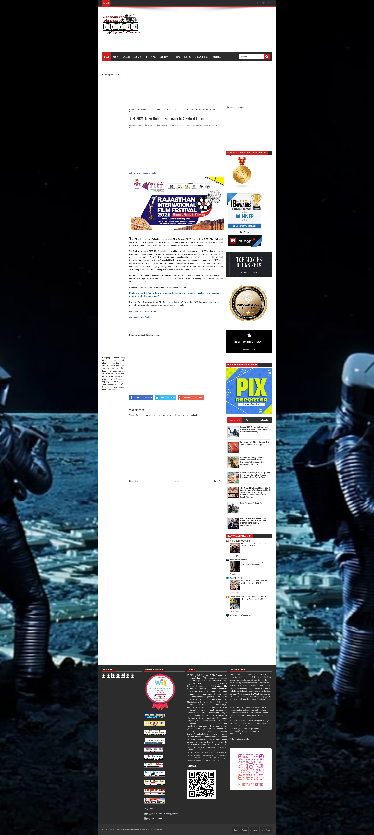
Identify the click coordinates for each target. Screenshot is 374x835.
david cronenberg (204, 750)
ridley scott (222, 694)
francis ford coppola (215, 729)
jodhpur (187, 125)
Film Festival (173, 125)
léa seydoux (211, 736)
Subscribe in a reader (235, 107)
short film (217, 681)
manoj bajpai (207, 694)
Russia (213, 707)
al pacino (223, 707)
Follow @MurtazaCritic (111, 75)
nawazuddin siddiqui (218, 678)
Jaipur (181, 125)
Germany (203, 689)
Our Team (164, 56)
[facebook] (257, 3)
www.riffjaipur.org (138, 281)
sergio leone (192, 707)
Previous (133, 302)
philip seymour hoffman (206, 758)
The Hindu (263, 685)
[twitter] (263, 3)
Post (140, 302)
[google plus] (269, 3)
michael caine (193, 713)
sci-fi (214, 691)
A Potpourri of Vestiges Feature (143, 173)
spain (210, 697)
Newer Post (134, 481)
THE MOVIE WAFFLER (240, 541)
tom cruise (217, 699)
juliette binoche (221, 742)
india (191, 675)
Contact (138, 56)
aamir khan (205, 686)
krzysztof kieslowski (199, 744)
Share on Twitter (168, 398)
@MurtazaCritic (236, 733)
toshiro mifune (201, 715)
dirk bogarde (196, 736)
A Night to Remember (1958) (252, 599)
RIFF (131, 127)
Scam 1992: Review (147, 311)
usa (207, 675)
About (116, 56)
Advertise (254, 830)
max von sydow (217, 744)
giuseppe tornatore (220, 750)
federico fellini (197, 729)
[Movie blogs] (242, 187)
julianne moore (196, 752)
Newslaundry (245, 693)
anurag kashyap (200, 681)
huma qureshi (198, 697)
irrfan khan (199, 691)
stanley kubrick (209, 721)
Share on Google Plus (193, 398)
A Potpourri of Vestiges (240, 615)
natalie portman (209, 755)
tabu (204, 707)
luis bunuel (195, 755)
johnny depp (209, 731)
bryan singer (213, 739)
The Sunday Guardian (238, 688)
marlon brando (210, 702)
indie (220, 675)
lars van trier (209, 752)
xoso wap (116, 371)
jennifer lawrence (198, 710)
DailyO (236, 693)
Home (106, 56)
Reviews (176, 56)
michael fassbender (210, 713)
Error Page (265, 830)
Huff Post (235, 691)
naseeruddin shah (216, 705)
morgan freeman (194, 747)
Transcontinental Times (177, 287)
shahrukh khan (194, 678)
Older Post (218, 481)
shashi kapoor (222, 758)
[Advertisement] (218, 31)
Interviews (151, 56)
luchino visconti (222, 752)
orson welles (211, 747)
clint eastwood (205, 726)
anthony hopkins (220, 734)
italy (189, 683)
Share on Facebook (143, 398)
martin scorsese (217, 710)
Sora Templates (156, 830)
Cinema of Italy (201, 56)
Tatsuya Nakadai (197, 739)
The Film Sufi (236, 578)
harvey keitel (193, 731)
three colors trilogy (196, 760)
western (202, 705)
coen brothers (221, 726)
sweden (224, 736)
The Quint (255, 693)
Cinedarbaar (192, 702)
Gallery (126, 56)
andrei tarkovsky (203, 734)
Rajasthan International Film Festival (204, 125)
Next (131, 311)
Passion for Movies (238, 560)
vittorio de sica (211, 760)
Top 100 (187, 56)
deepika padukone (219, 689)
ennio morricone (209, 718)
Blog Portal (149, 808)
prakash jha (222, 697)
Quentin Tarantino (211, 723)
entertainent (163, 125)
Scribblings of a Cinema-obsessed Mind (248, 597)
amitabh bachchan (205, 683)
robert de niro (199, 699)
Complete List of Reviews (140, 317)
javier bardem (205, 742)
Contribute (217, 56)
